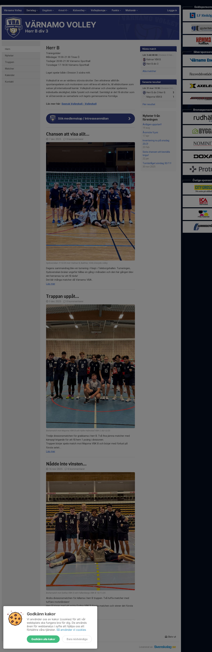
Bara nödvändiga (77, 639)
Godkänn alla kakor (43, 639)
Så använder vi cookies (71, 629)
